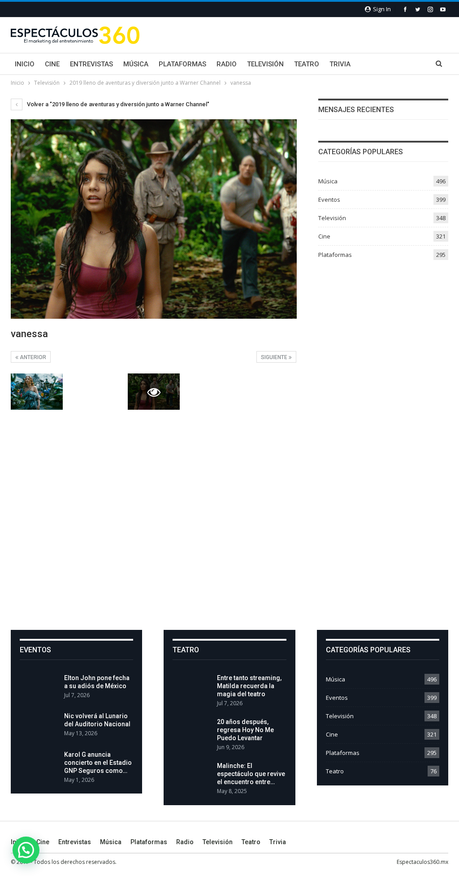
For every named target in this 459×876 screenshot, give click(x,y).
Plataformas (182, 64)
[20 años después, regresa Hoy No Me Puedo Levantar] (192, 732)
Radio (227, 64)
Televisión (265, 64)
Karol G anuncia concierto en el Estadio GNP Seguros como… (98, 762)
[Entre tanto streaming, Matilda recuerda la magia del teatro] (192, 688)
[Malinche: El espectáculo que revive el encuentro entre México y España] (192, 776)
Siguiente (275, 357)
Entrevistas (91, 64)
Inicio (25, 64)
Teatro (306, 64)
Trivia (340, 64)
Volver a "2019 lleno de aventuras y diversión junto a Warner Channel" (117, 104)
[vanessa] (37, 391)
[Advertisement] (229, 540)
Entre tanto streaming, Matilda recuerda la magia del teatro (249, 686)
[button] (26, 850)
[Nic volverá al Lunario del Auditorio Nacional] (39, 726)
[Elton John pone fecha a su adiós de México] (39, 688)
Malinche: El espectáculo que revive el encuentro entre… (251, 773)
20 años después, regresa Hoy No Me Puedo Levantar (245, 730)
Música (135, 64)
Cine (52, 64)
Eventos (329, 199)
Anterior (32, 357)
